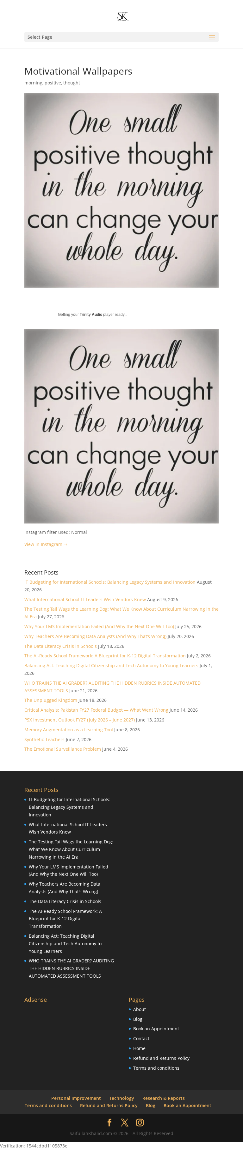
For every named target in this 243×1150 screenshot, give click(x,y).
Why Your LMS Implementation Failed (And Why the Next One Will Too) (99, 626)
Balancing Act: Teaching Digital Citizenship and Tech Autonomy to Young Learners (111, 665)
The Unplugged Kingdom (50, 700)
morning (33, 83)
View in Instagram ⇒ (45, 544)
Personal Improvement (76, 1098)
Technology (121, 1098)
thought (71, 83)
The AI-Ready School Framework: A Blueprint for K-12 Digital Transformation (105, 656)
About (139, 1009)
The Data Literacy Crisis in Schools (60, 646)
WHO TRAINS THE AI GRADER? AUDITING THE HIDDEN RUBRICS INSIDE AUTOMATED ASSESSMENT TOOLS (71, 968)
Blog (137, 1019)
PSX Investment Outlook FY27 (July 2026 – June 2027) (79, 720)
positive (53, 83)
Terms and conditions (156, 1068)
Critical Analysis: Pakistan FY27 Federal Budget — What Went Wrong (96, 710)
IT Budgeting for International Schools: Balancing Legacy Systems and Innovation (110, 582)
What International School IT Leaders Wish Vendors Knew (85, 599)
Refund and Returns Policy (161, 1058)
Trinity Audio (91, 314)
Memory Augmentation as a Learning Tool (68, 730)
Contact (141, 1038)
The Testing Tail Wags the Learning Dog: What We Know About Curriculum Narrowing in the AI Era (71, 849)
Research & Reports (163, 1098)
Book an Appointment (156, 1029)
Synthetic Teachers (44, 739)
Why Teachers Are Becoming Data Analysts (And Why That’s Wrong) (95, 636)
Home (139, 1048)
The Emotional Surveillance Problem (62, 749)
